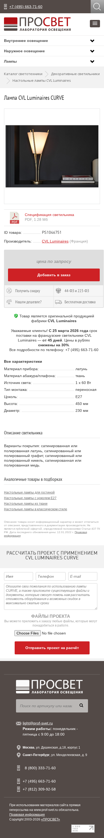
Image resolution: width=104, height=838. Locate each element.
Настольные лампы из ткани (25, 504)
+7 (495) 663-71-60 (25, 7)
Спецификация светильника (49, 215)
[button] (95, 23)
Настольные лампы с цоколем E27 (30, 498)
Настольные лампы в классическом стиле (35, 509)
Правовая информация (27, 815)
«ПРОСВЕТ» (50, 819)
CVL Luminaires (55, 241)
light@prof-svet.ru (38, 723)
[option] (52, 156)
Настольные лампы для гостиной (29, 492)
